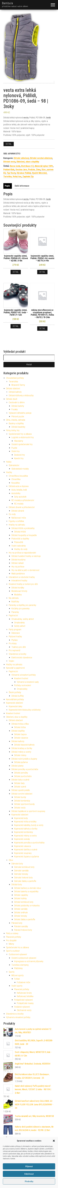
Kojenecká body (21, 818)
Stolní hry (15, 451)
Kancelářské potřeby (15, 699)
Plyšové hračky (15, 636)
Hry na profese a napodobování (22, 552)
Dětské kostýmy (18, 559)
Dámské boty (17, 863)
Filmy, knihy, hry (12, 430)
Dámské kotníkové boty (24, 867)
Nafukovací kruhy (24, 993)
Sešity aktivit (19, 626)
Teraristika (13, 381)
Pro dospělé (11, 940)
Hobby (8, 462)
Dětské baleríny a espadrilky (26, 891)
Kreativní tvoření (21, 678)
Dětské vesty (9, 161)
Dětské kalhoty (15, 392)
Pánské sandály (21, 926)
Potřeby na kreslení (22, 685)
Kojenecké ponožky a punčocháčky (29, 842)
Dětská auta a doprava (18, 486)
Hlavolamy (18, 441)
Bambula (7, 3)
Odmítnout (29, 1174)
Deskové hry (19, 455)
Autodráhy (15, 493)
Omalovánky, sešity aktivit (22, 619)
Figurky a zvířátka (16, 521)
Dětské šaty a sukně (20, 779)
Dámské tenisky (21, 874)
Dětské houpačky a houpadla (24, 535)
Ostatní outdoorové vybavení (23, 958)
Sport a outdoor (13, 951)
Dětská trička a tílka (20, 724)
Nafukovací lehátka (25, 996)
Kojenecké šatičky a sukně (25, 849)
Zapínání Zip (28, 176)
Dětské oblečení (21, 158)
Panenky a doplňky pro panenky (22, 605)
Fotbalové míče (23, 982)
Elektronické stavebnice (21, 657)
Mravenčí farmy (18, 385)
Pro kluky (13, 643)
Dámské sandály (21, 870)
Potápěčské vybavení (23, 1000)
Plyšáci (14, 640)
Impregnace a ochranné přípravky (28, 961)
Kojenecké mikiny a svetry (25, 835)
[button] (53, 1140)
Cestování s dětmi (17, 402)
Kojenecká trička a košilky (25, 821)
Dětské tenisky (20, 916)
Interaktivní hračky (19, 580)
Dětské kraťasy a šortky (21, 748)
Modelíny (18, 594)
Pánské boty (16, 923)
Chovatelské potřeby (15, 378)
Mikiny (11, 944)
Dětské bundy (20, 797)
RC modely (18, 503)
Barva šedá (15, 166)
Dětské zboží (11, 399)
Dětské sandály (21, 909)
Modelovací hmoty (19, 591)
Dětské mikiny (20, 755)
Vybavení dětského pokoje (20, 413)
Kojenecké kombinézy (23, 832)
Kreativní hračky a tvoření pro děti (23, 584)
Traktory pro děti (18, 647)
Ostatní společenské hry (22, 444)
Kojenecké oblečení (14, 703)
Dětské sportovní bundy (24, 804)
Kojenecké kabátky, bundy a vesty (28, 825)
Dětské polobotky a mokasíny (27, 905)
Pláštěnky (18, 968)
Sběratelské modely (20, 468)
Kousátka (15, 483)
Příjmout (29, 1166)
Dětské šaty (19, 783)
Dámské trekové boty (23, 877)
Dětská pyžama (21, 762)
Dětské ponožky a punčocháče (24, 769)
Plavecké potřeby (13, 937)
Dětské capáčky (21, 895)
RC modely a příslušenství (22, 500)
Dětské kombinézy (22, 800)
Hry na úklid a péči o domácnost (25, 570)
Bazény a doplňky (16, 423)
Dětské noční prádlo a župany (24, 759)
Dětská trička (20, 727)
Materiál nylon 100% (44, 166)
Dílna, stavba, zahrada (15, 420)
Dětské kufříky (17, 696)
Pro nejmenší (14, 650)
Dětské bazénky (18, 427)
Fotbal (17, 979)
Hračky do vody (20, 549)
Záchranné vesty (24, 1010)
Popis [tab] (7, 186)
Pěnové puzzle (17, 416)
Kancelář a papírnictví (15, 668)
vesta (25, 117)
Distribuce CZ (27, 166)
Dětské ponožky (21, 772)
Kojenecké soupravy (23, 853)
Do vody (12, 514)
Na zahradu (14, 598)
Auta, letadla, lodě (19, 489)
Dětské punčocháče (23, 776)
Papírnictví (13, 615)
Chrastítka (15, 479)
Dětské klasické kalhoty (24, 744)
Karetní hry (18, 458)
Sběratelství (14, 465)
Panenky (15, 612)
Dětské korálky (17, 587)
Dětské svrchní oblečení (41, 158)
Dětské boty (16, 884)
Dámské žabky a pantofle (25, 881)
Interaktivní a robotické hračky (22, 577)
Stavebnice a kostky (17, 654)
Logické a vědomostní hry (22, 437)
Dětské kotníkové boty (23, 902)
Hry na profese (17, 566)
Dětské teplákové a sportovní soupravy (28, 811)
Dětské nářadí (17, 563)
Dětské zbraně (17, 511)
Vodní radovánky (18, 545)
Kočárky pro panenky (20, 608)
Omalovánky (19, 622)
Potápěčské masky (25, 1003)
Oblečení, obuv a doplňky (27, 161)
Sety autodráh (20, 496)
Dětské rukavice (21, 737)
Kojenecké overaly (22, 839)
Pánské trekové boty (23, 930)
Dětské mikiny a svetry (21, 752)
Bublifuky (15, 601)
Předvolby (29, 1181)
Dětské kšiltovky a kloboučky (21, 395)
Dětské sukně (20, 786)
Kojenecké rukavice (22, 846)
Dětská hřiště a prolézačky (23, 528)
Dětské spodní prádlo (20, 790)
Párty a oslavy (12, 933)
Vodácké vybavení (22, 1007)
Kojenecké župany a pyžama (26, 856)
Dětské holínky (20, 898)
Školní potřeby (15, 692)
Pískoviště (18, 542)
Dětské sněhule (21, 912)
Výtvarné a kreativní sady (28, 682)
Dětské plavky (17, 765)
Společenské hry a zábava (20, 434)
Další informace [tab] (22, 186)
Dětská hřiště (20, 531)
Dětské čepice (20, 734)
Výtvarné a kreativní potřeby (23, 675)
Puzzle (14, 448)
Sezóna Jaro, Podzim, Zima (28, 169)
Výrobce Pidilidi (24, 173)
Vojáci (11, 661)
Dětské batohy (17, 406)
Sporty (11, 972)
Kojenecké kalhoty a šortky (25, 828)
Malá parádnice (18, 573)
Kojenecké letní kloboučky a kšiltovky (25, 710)
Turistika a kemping (19, 965)
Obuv (11, 860)
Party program (15, 629)
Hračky (9, 472)
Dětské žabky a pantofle (24, 919)
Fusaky (14, 409)
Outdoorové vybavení (18, 954)
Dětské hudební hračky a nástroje (26, 556)
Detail (9, 144)
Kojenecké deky (15, 706)
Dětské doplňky (18, 731)
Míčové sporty (17, 975)
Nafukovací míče (18, 517)
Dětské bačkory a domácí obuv (27, 888)
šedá (48, 117)
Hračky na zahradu (17, 524)
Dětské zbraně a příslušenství (22, 507)
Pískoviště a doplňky (20, 538)
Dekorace (15, 633)
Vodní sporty (16, 985)
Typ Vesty (11, 173)
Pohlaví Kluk (8, 169)
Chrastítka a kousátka (18, 476)
